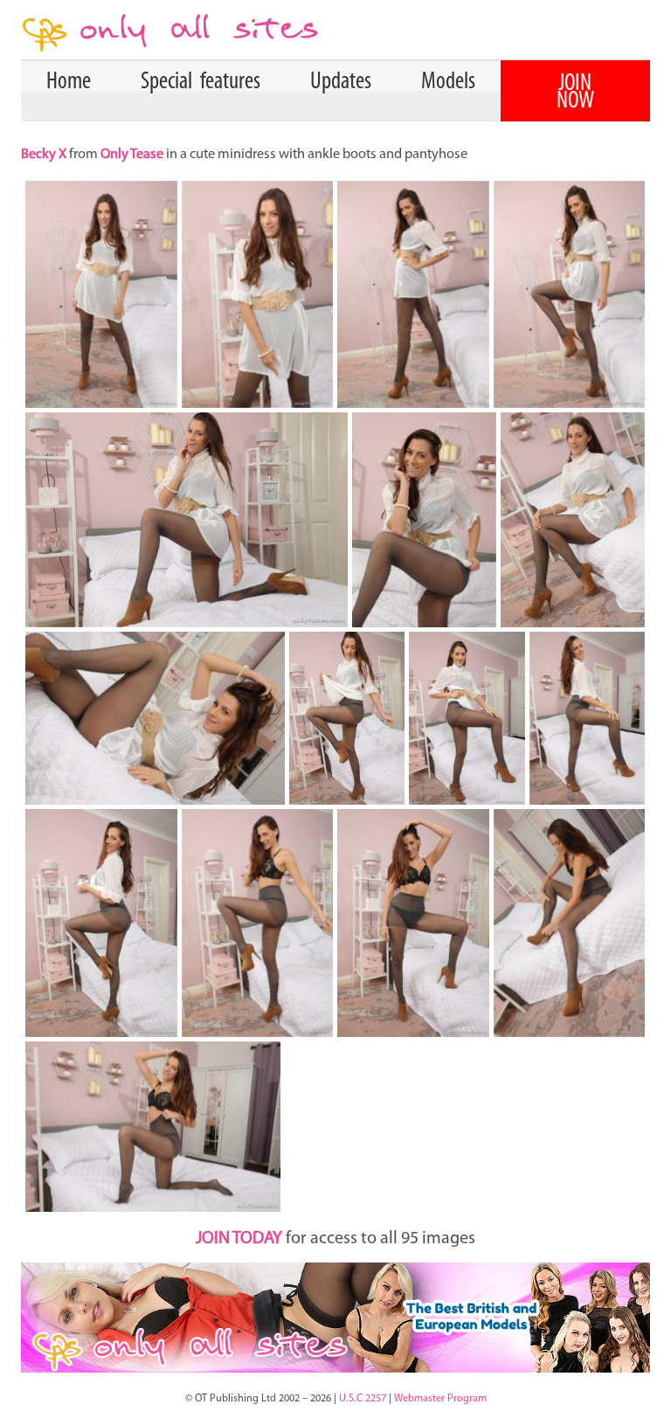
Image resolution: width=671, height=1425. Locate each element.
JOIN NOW (575, 93)
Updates (340, 82)
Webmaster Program (440, 1399)
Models (448, 82)
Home (68, 82)
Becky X (45, 155)
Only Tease (131, 155)
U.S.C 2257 (362, 1399)
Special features (200, 82)
